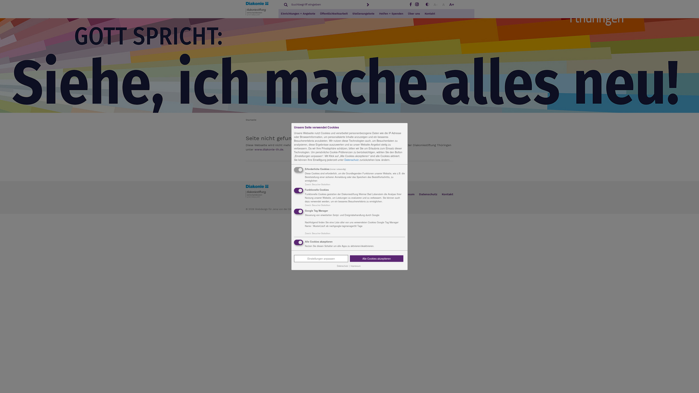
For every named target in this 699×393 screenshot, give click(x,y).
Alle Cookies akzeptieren (376, 258)
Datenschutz (351, 160)
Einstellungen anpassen (321, 258)
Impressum (356, 265)
